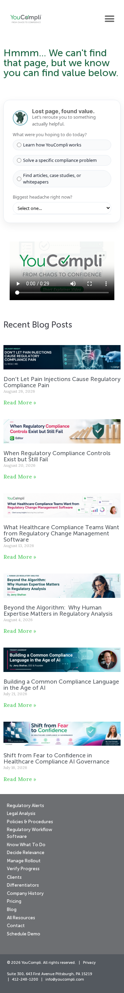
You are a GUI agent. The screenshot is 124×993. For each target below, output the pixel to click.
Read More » (19, 402)
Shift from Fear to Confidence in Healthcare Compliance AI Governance (57, 759)
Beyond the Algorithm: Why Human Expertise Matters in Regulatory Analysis (58, 611)
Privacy (89, 963)
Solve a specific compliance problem (60, 160)
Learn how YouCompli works (52, 145)
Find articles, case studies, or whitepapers (52, 178)
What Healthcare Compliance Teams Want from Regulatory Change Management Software (61, 534)
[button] (109, 18)
